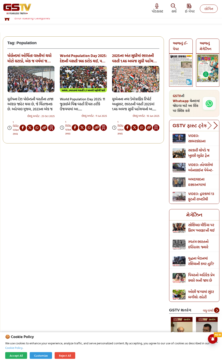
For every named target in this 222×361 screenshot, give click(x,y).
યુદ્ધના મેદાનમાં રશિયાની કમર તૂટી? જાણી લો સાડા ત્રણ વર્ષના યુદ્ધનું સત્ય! (201, 266)
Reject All (65, 355)
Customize (41, 355)
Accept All (16, 355)
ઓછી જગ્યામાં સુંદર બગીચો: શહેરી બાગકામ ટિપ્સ (201, 297)
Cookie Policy (14, 347)
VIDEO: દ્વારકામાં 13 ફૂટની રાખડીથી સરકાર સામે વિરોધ (201, 199)
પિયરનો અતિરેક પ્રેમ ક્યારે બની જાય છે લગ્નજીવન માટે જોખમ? (201, 283)
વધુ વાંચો (208, 310)
